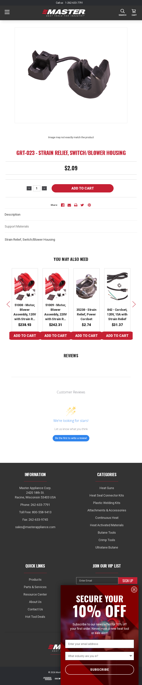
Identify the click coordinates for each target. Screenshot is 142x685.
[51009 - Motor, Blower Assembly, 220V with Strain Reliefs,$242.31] (55, 286)
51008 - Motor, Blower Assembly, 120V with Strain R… (25, 312)
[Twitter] (82, 205)
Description (12, 214)
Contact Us (35, 609)
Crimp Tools (107, 540)
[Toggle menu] (7, 13)
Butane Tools (107, 532)
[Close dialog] (134, 590)
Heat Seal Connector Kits (107, 495)
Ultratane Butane (106, 547)
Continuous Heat (106, 517)
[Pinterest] (89, 205)
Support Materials (17, 226)
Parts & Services (35, 587)
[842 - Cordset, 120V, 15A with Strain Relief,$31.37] (117, 286)
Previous (8, 304)
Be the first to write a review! (71, 438)
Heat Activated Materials (107, 525)
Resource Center (35, 594)
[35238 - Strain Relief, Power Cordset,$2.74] (86, 286)
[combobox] (98, 656)
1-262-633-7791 (74, 2)
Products (35, 579)
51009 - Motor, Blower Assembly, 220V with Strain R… (55, 312)
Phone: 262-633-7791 (35, 505)
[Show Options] (130, 656)
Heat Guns (107, 488)
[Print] (76, 205)
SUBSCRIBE (99, 669)
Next (133, 304)
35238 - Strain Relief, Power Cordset (86, 314)
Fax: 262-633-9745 (35, 519)
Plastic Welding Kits (106, 503)
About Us (35, 602)
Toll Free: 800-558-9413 (35, 512)
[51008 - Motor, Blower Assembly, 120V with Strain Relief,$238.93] (25, 286)
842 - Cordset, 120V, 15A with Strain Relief (117, 314)
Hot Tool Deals (35, 616)
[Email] (69, 205)
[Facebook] (62, 205)
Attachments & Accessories (106, 510)
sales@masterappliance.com (35, 527)
